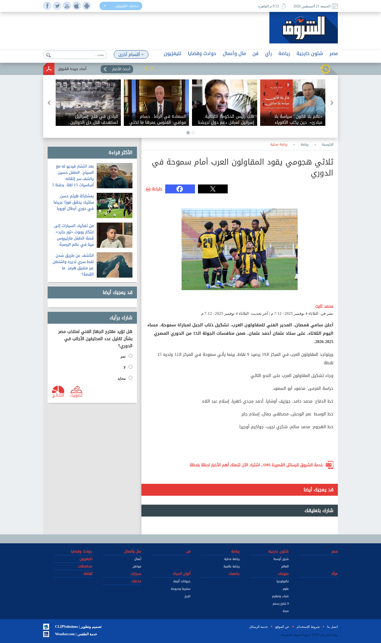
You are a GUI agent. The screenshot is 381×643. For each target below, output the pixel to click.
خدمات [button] (136, 581)
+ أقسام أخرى (131, 55)
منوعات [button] (283, 573)
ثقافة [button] (88, 573)
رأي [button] (268, 53)
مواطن (136, 566)
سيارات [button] (136, 573)
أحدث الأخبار (121, 69)
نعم (123, 356)
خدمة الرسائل (258, 626)
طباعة (157, 189)
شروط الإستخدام (308, 626)
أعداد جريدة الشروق (72, 69)
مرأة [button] (335, 573)
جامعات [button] (234, 573)
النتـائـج (58, 394)
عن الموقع (282, 626)
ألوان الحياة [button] (181, 573)
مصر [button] (334, 53)
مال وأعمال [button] (234, 53)
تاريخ (187, 596)
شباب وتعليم (280, 596)
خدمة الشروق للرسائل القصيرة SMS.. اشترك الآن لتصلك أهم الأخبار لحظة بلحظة (256, 465)
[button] (145, 68)
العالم (285, 566)
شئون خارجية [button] (309, 53)
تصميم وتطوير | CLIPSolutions (78, 627)
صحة (286, 611)
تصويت (76, 394)
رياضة (305, 144)
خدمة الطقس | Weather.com (76, 634)
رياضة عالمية (232, 566)
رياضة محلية (279, 144)
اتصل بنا (332, 626)
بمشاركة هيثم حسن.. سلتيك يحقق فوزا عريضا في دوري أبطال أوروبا (74, 202)
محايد (122, 378)
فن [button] (255, 53)
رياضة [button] (284, 53)
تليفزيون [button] (172, 53)
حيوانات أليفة (181, 581)
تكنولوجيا (283, 581)
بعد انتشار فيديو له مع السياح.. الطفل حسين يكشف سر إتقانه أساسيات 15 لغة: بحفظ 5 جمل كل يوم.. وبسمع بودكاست (73, 181)
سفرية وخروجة (180, 589)
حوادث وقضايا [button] (202, 53)
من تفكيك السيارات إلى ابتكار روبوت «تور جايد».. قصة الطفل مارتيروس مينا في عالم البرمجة (74, 235)
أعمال (137, 559)
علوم (286, 589)
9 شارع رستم (281, 603)
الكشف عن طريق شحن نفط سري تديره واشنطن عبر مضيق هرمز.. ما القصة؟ (73, 265)
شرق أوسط (281, 559)
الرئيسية (327, 144)
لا (125, 367)
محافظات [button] (85, 566)
